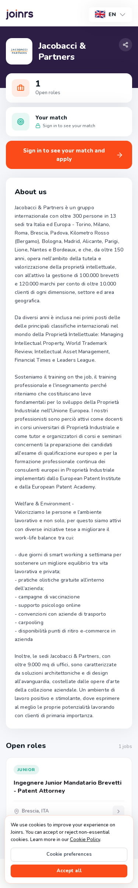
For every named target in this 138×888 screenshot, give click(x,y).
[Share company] (125, 44)
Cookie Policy (85, 839)
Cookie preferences (69, 854)
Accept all (69, 870)
